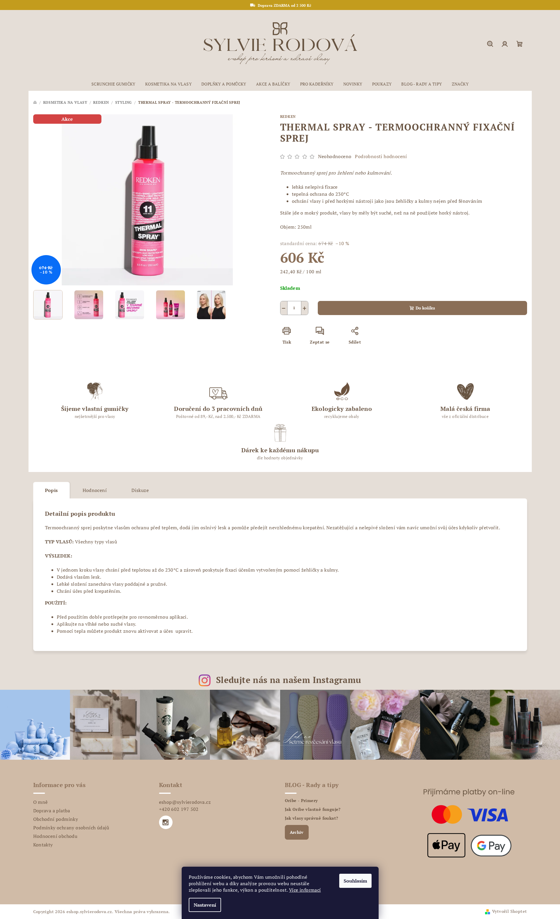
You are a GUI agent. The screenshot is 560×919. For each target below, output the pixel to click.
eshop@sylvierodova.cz (185, 802)
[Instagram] (166, 822)
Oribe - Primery (301, 801)
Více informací (305, 890)
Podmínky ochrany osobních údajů (71, 827)
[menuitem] (113, 84)
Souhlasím (355, 881)
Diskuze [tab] (140, 490)
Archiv (297, 832)
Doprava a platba (51, 810)
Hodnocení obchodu (55, 836)
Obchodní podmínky (55, 819)
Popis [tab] (51, 490)
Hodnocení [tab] (95, 490)
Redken (288, 116)
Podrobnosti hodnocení (381, 156)
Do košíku (425, 308)
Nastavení (205, 905)
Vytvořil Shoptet (509, 911)
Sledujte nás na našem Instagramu (288, 679)
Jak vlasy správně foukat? (311, 818)
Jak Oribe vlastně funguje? (313, 809)
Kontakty (43, 844)
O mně (40, 802)
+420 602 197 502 (179, 809)
